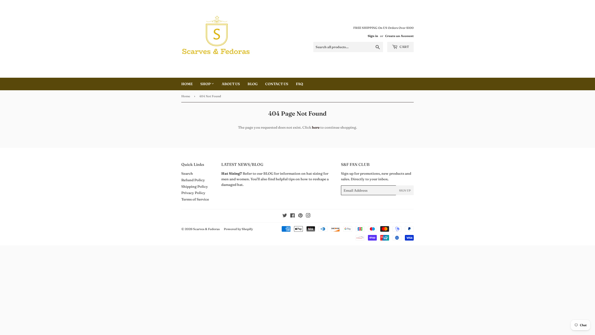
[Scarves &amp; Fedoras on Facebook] (292, 216)
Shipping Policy (194, 186)
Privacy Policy (193, 193)
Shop (205, 84)
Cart (404, 47)
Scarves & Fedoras (206, 229)
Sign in (373, 36)
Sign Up (405, 190)
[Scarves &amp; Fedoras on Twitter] (284, 216)
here (316, 127)
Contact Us (276, 84)
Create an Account (399, 36)
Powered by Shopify (238, 229)
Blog (253, 84)
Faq (299, 84)
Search (187, 173)
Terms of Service (195, 199)
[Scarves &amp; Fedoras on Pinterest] (300, 216)
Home (187, 84)
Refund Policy (193, 180)
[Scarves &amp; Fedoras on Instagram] (308, 216)
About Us (231, 84)
